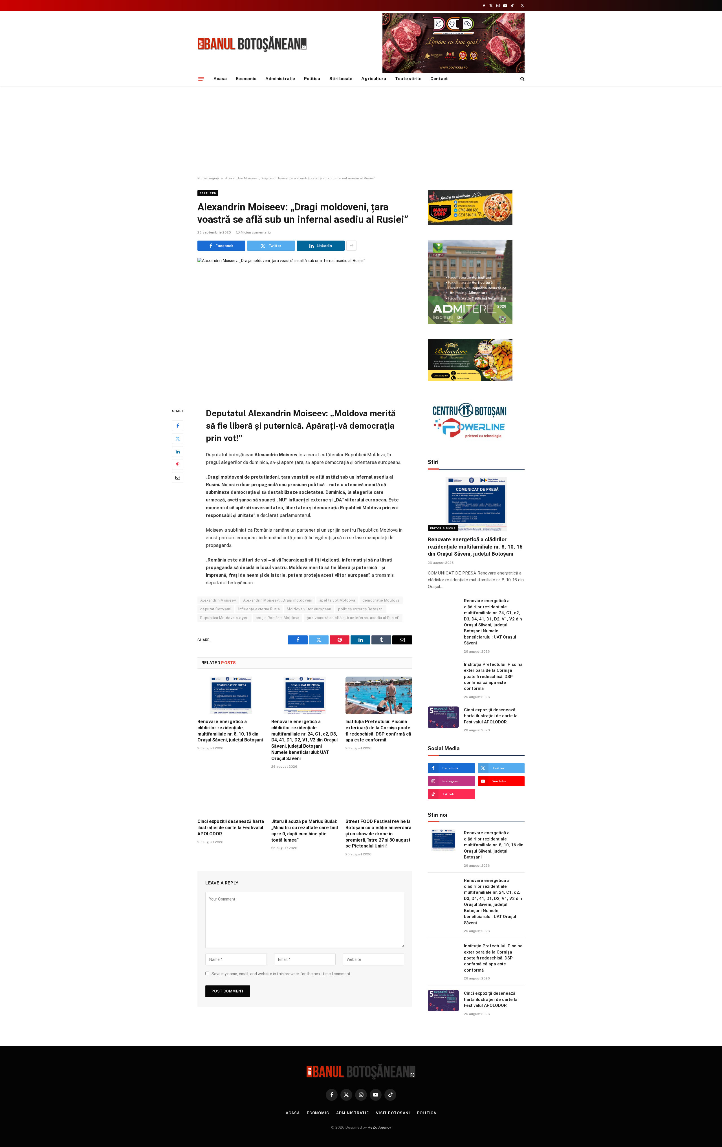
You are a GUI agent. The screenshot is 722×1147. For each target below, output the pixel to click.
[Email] (177, 477)
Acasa (220, 78)
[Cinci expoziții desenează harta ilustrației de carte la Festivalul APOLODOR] (230, 795)
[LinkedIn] (177, 451)
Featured (208, 193)
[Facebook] (177, 425)
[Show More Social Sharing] (351, 246)
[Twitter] (177, 438)
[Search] (522, 78)
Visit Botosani (393, 1113)
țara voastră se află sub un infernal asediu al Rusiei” (353, 618)
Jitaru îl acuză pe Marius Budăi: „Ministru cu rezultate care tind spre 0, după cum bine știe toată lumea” (304, 830)
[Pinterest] (177, 464)
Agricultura (373, 78)
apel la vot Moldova (337, 600)
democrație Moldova (381, 600)
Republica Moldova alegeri (224, 618)
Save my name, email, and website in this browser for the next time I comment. (281, 974)
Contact (439, 78)
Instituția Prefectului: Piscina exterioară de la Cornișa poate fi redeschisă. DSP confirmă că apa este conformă (378, 731)
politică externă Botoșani (361, 609)
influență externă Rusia (259, 609)
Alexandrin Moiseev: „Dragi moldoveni (277, 600)
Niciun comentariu (256, 232)
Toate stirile (408, 78)
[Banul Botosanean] (252, 44)
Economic (246, 78)
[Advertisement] (361, 131)
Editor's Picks (443, 528)
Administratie (280, 78)
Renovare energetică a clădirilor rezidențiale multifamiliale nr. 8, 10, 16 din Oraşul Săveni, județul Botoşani (230, 731)
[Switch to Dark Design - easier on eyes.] (522, 6)
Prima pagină (208, 178)
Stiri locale (341, 78)
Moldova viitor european (309, 609)
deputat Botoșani (215, 609)
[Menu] (201, 78)
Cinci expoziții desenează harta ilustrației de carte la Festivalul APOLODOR (230, 827)
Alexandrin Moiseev (218, 600)
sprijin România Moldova (278, 618)
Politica (312, 78)
